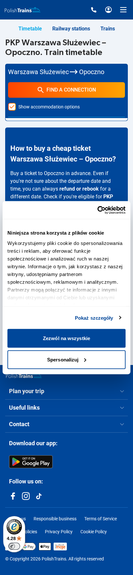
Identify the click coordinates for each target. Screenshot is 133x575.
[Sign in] (108, 10)
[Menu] (123, 10)
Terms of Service (100, 518)
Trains (107, 29)
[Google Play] (31, 461)
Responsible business (55, 518)
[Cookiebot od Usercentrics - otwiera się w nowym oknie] (97, 210)
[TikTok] (39, 496)
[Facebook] (13, 496)
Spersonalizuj (62, 359)
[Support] (93, 9)
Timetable (30, 29)
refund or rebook (79, 189)
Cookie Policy (93, 531)
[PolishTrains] (24, 375)
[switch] (14, 546)
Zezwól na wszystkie (66, 338)
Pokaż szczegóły (94, 317)
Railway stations (71, 29)
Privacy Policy (59, 531)
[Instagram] (26, 496)
